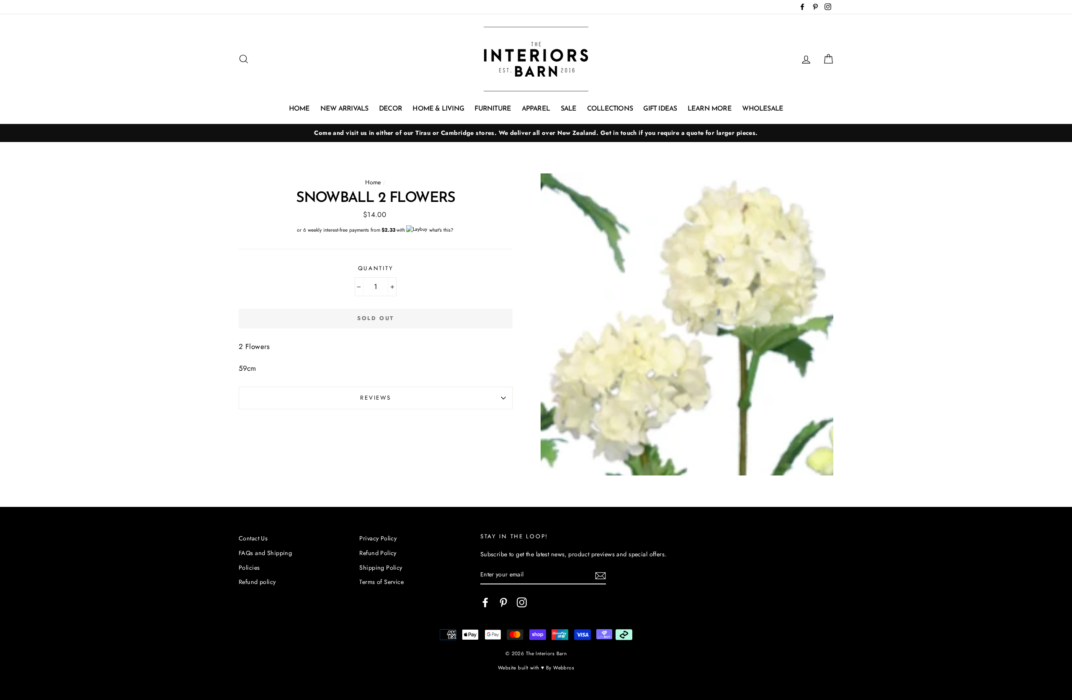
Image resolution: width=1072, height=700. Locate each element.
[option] (536, 133)
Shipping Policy (380, 567)
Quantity (376, 268)
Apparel (536, 109)
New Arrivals (344, 109)
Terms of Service (381, 582)
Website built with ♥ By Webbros (536, 667)
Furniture (492, 109)
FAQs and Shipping (265, 553)
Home (299, 109)
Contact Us (253, 538)
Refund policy (257, 582)
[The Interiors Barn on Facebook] (485, 602)
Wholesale (762, 109)
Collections (610, 109)
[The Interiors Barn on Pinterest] (503, 602)
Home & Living (438, 109)
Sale (569, 109)
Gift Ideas (660, 109)
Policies (249, 567)
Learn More (710, 109)
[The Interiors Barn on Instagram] (522, 602)
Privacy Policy (378, 538)
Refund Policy (378, 553)
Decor (390, 109)
